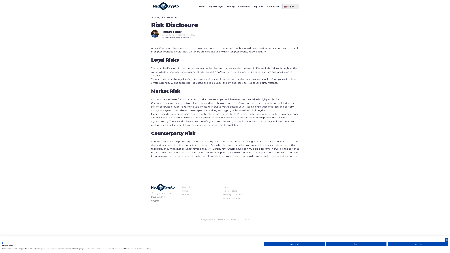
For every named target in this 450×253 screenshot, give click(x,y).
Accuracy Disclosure (232, 194)
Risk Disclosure (169, 17)
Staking (231, 7)
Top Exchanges (216, 7)
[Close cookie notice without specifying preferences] (446, 240)
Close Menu (447, 2)
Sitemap (186, 194)
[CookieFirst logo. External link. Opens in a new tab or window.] (3, 243)
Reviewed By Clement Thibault (176, 38)
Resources (272, 7)
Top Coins (258, 7)
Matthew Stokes (171, 31)
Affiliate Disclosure (231, 198)
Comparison (244, 7)
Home (202, 7)
